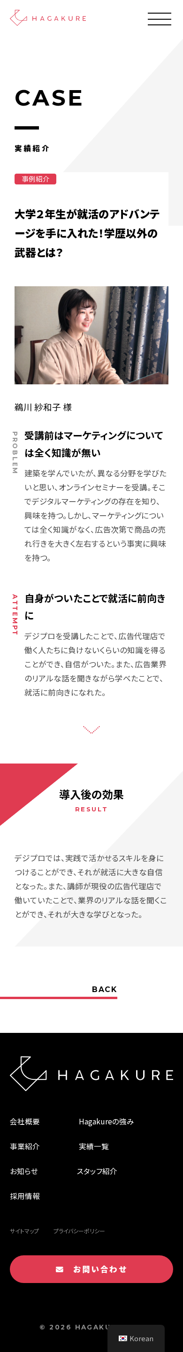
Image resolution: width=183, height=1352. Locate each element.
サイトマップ (24, 1231)
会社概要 (25, 1121)
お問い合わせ (95, 1269)
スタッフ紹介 (97, 1171)
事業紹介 (25, 1146)
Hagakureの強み (106, 1121)
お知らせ (24, 1171)
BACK (104, 989)
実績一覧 (94, 1146)
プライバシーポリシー (79, 1231)
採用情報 (25, 1196)
